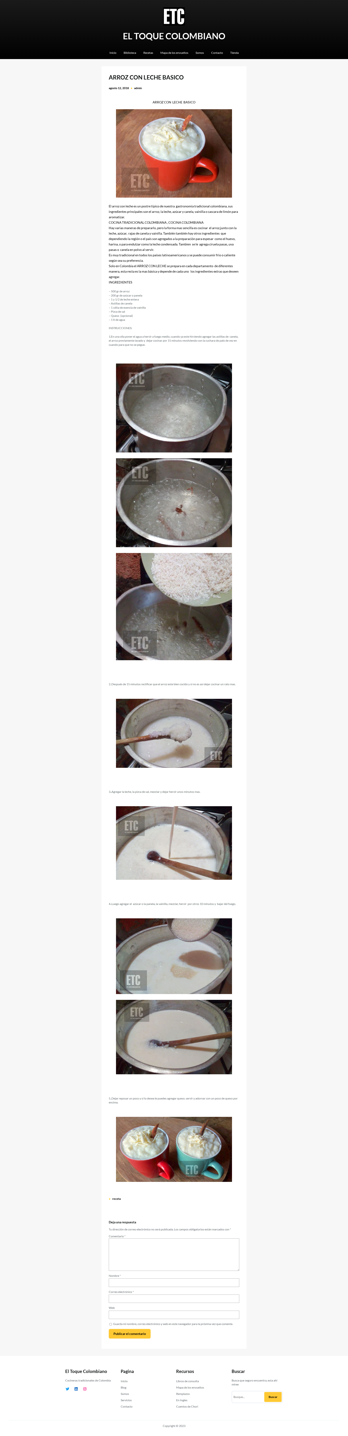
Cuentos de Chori (187, 1406)
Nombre (115, 1275)
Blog (123, 1387)
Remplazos (183, 1393)
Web (112, 1307)
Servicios (126, 1400)
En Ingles (181, 1400)
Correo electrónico (121, 1291)
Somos (125, 1393)
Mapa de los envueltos (190, 1387)
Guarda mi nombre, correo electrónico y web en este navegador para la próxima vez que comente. (173, 1324)
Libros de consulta (187, 1381)
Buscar (273, 1397)
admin (138, 88)
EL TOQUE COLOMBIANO (174, 36)
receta (116, 1198)
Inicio (124, 1381)
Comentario (117, 1236)
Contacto (126, 1406)
